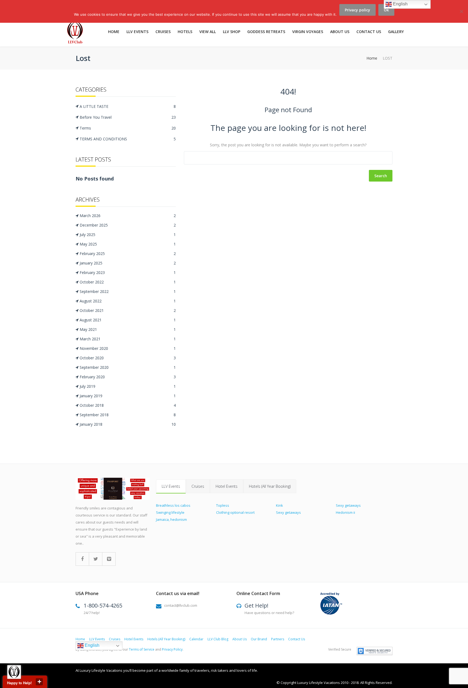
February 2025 (128, 253)
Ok (386, 9)
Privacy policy (357, 9)
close (39, 681)
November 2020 (128, 348)
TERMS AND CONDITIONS (128, 138)
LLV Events (137, 31)
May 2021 (128, 329)
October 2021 (128, 310)
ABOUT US (339, 31)
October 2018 (128, 405)
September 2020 (128, 367)
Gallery (396, 31)
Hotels (185, 31)
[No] (461, 14)
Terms (128, 128)
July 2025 (128, 234)
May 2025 (128, 244)
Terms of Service (141, 649)
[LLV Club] (78, 33)
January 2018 (128, 424)
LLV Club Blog (217, 639)
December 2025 (128, 225)
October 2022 (128, 282)
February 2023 (128, 272)
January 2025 (128, 263)
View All (207, 31)
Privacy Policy (172, 649)
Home (113, 31)
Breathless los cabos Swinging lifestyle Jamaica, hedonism (173, 512)
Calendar (196, 639)
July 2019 (128, 386)
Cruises (163, 31)
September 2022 (128, 291)
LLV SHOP (231, 31)
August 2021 (128, 319)
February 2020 (128, 376)
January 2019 (128, 395)
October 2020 (128, 357)
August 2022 (128, 300)
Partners (277, 639)
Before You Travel (128, 117)
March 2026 (128, 215)
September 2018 (128, 414)
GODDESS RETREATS (266, 31)
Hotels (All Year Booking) (270, 486)
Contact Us (368, 31)
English (91, 645)
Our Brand (259, 639)
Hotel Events (227, 486)
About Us (239, 639)
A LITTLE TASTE (128, 106)
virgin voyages (307, 31)
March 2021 (128, 338)
